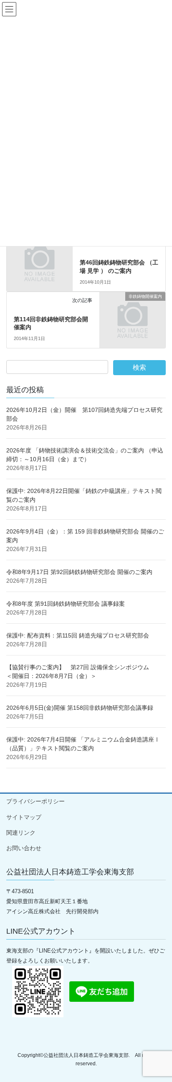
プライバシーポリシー (35, 801)
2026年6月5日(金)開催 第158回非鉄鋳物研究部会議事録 (79, 707)
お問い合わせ (23, 848)
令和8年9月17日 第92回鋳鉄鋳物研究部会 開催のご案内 (79, 572)
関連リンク (20, 832)
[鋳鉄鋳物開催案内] (39, 255)
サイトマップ (23, 817)
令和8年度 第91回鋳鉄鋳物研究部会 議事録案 (65, 603)
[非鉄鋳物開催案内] (132, 312)
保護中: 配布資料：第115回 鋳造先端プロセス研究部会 (77, 635)
